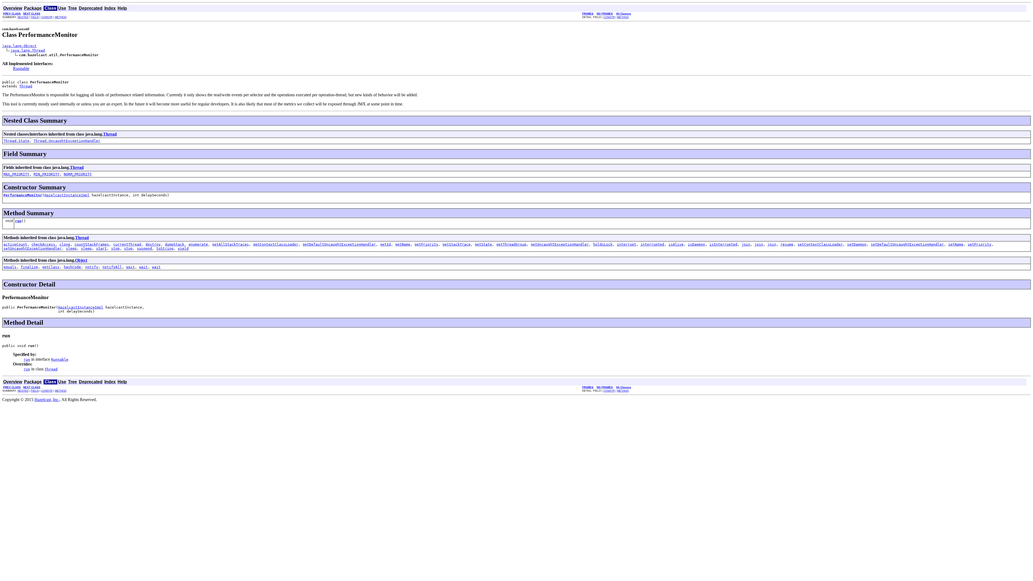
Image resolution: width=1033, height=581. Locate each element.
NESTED (23, 17)
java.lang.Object (19, 46)
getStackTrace (456, 244)
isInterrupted (723, 244)
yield (183, 248)
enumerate (198, 244)
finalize (29, 267)
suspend (144, 248)
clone (64, 244)
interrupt (626, 244)
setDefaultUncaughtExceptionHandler (907, 244)
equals (9, 267)
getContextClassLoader (275, 244)
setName (955, 244)
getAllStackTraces (230, 244)
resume (786, 244)
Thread (25, 86)
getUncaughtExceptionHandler (560, 244)
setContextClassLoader (820, 244)
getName (402, 244)
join (746, 244)
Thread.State (16, 141)
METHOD (60, 17)
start (101, 248)
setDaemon (856, 244)
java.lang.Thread (27, 50)
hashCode (72, 267)
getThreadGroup (511, 244)
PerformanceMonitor (22, 195)
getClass (50, 267)
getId (385, 244)
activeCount (15, 244)
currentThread (127, 244)
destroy (153, 244)
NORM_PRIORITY (78, 174)
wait (130, 267)
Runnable (21, 68)
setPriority (979, 244)
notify (91, 267)
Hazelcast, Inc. (46, 399)
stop (115, 248)
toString (165, 248)
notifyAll (112, 267)
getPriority (426, 244)
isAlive (676, 244)
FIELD (35, 17)
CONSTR (46, 17)
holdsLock (603, 244)
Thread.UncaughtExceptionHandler (67, 141)
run (18, 221)
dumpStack (174, 244)
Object (81, 260)
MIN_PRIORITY (46, 174)
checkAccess (43, 244)
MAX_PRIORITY (16, 174)
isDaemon (696, 244)
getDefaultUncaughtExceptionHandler (339, 244)
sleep (71, 248)
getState (483, 244)
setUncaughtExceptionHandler (32, 248)
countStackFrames (92, 244)
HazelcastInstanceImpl (67, 195)
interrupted (652, 244)
